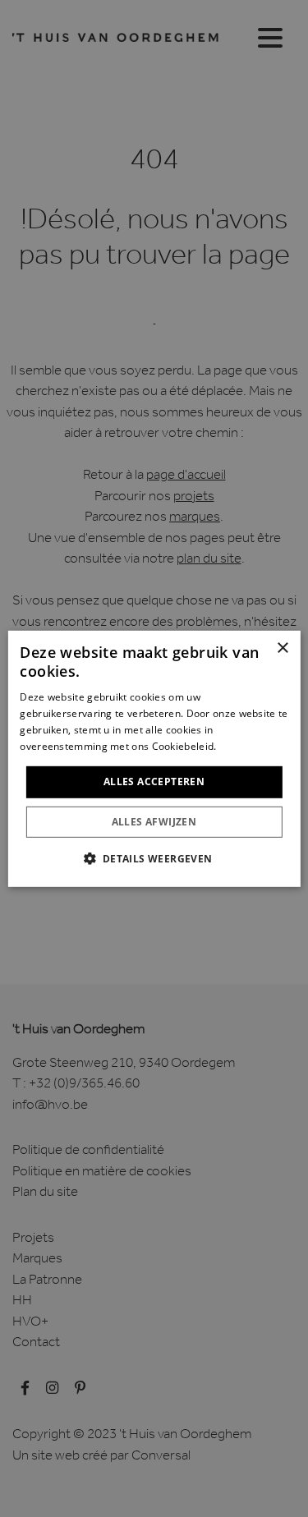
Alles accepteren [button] (154, 781)
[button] (153, 858)
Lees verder (247, 745)
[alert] (154, 758)
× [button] (282, 647)
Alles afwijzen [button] (154, 822)
